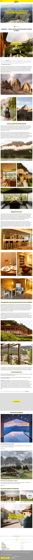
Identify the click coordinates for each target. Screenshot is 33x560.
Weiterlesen (3, 448)
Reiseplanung (4, 546)
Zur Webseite (27, 391)
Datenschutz (22, 547)
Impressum (22, 546)
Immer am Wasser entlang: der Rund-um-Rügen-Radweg (8, 501)
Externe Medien (9, 554)
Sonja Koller (17, 26)
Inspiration (3, 544)
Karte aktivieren (16, 401)
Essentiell (3, 554)
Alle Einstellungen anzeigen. (16, 556)
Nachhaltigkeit (4, 547)
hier (1, 388)
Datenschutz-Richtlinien (27, 552)
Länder (3, 543)
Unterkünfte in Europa (5, 549)
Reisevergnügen (16, 1)
